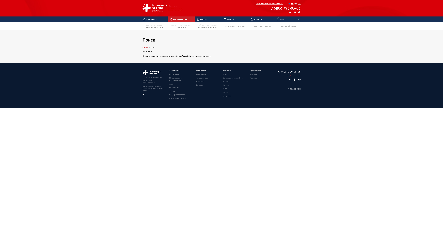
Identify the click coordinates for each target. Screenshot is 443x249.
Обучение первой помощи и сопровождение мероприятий (208, 26)
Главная (145, 47)
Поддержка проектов (177, 95)
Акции (171, 84)
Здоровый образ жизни (288, 26)
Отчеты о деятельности (177, 98)
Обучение (200, 81)
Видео (225, 92)
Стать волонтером (202, 78)
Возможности (201, 74)
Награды (226, 85)
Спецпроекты (174, 87)
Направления (174, 74)
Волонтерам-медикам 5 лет (233, 78)
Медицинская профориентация (235, 26)
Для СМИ (253, 74)
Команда (226, 81)
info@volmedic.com (294, 76)
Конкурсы (199, 85)
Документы (227, 96)
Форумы (172, 91)
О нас (225, 74)
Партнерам (254, 78)
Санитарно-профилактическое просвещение (181, 26)
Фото (225, 89)
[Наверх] (144, 94)
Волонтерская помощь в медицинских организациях (154, 26)
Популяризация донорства (262, 26)
